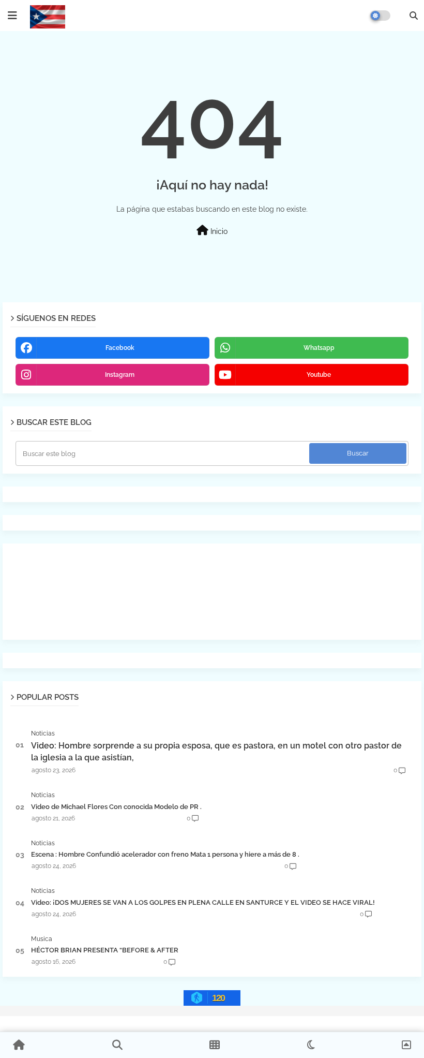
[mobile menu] (12, 15)
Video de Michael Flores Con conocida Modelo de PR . (116, 807)
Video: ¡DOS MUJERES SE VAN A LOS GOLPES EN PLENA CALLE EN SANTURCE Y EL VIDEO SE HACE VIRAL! (203, 902)
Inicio (218, 231)
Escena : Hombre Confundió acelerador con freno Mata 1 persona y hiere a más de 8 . (165, 854)
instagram (119, 374)
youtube (319, 374)
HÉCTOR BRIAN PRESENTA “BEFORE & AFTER (104, 950)
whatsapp (319, 347)
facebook (119, 347)
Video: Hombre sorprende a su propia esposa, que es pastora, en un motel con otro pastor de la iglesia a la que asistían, (216, 751)
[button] (413, 15)
